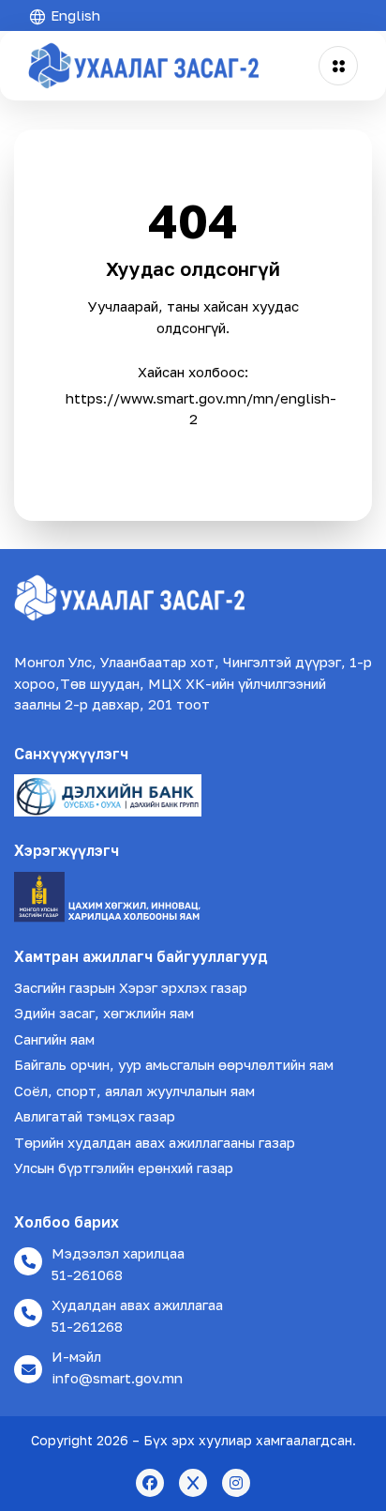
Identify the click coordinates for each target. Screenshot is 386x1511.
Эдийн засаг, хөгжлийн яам (104, 1012)
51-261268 (87, 1326)
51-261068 (87, 1274)
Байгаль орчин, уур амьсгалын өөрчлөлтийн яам (174, 1064)
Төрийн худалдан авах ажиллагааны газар (154, 1142)
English (73, 15)
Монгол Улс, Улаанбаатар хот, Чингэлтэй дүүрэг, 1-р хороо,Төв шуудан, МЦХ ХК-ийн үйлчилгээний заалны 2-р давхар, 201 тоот (193, 682)
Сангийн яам (54, 1038)
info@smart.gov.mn (117, 1377)
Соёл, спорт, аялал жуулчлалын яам (134, 1090)
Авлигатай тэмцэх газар (94, 1115)
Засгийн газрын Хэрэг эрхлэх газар (130, 987)
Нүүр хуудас (193, 454)
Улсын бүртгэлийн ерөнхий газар (123, 1167)
